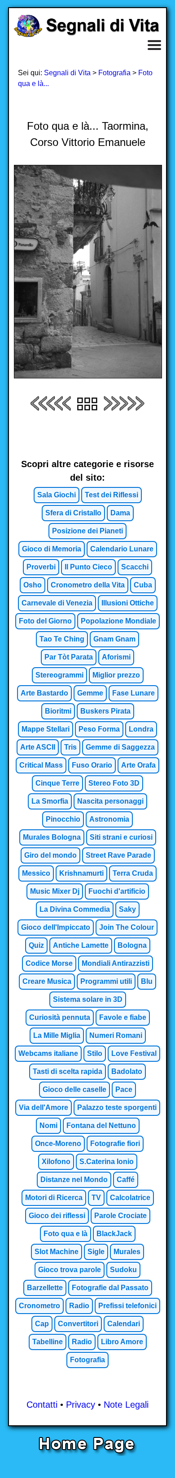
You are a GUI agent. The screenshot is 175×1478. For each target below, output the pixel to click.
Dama (120, 513)
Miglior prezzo (116, 675)
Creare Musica (46, 981)
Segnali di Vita (67, 73)
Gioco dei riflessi (57, 1215)
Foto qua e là (66, 1233)
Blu (147, 981)
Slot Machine (57, 1251)
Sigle (96, 1251)
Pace (123, 1089)
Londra (141, 729)
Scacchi (135, 567)
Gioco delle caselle (74, 1089)
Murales (127, 1251)
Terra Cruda (133, 873)
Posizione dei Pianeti (87, 531)
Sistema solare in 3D (87, 999)
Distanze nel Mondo (74, 1179)
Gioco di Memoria (51, 549)
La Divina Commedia (74, 909)
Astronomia (109, 819)
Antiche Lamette (81, 945)
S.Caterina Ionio (106, 1161)
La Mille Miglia (56, 1035)
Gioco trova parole (69, 1269)
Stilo (94, 1053)
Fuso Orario (92, 765)
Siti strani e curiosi (121, 837)
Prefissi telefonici (127, 1306)
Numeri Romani (115, 1035)
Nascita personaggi (110, 801)
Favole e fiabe (122, 1017)
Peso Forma (99, 729)
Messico (36, 873)
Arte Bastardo (44, 693)
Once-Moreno (58, 1143)
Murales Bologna (52, 837)
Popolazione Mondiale (118, 621)
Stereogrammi (59, 675)
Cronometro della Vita (88, 585)
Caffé (126, 1179)
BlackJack (114, 1233)
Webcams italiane (48, 1053)
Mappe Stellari (46, 729)
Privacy (80, 1405)
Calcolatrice (130, 1197)
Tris (70, 747)
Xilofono (56, 1161)
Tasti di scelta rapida (67, 1071)
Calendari (123, 1324)
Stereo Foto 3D (114, 783)
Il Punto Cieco (88, 567)
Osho (32, 585)
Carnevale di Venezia (57, 603)
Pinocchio (63, 819)
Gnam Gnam (114, 639)
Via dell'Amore (43, 1107)
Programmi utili (106, 981)
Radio (79, 1306)
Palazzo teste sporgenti (117, 1107)
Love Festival (134, 1053)
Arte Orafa (138, 765)
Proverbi (41, 567)
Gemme (90, 693)
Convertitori (78, 1324)
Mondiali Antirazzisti (115, 963)
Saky (127, 909)
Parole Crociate (120, 1215)
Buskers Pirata (105, 711)
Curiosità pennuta (59, 1017)
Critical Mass (41, 765)
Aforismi (116, 657)
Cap (42, 1324)
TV (96, 1197)
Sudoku (123, 1269)
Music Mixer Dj (54, 891)
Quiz (36, 945)
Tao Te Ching (61, 639)
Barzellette (45, 1288)
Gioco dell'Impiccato (55, 927)
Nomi (48, 1125)
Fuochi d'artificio (116, 891)
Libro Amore (122, 1342)
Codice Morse (49, 963)
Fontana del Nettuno (101, 1125)
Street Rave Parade (118, 855)
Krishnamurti (81, 873)
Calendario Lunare (121, 549)
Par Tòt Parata (68, 657)
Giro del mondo (50, 855)
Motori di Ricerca (54, 1197)
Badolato (126, 1071)
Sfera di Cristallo (73, 513)
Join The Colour (126, 927)
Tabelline (47, 1342)
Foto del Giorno (45, 621)
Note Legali (126, 1405)
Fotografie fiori (115, 1143)
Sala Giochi (56, 495)
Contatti (41, 1405)
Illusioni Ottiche (127, 603)
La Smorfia (49, 801)
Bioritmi (58, 711)
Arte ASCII (37, 747)
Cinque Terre (57, 783)
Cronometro (39, 1306)
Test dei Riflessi (111, 495)
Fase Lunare (133, 693)
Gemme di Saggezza (120, 747)
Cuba (143, 585)
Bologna (132, 945)
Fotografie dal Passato (110, 1288)
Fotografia (114, 73)
